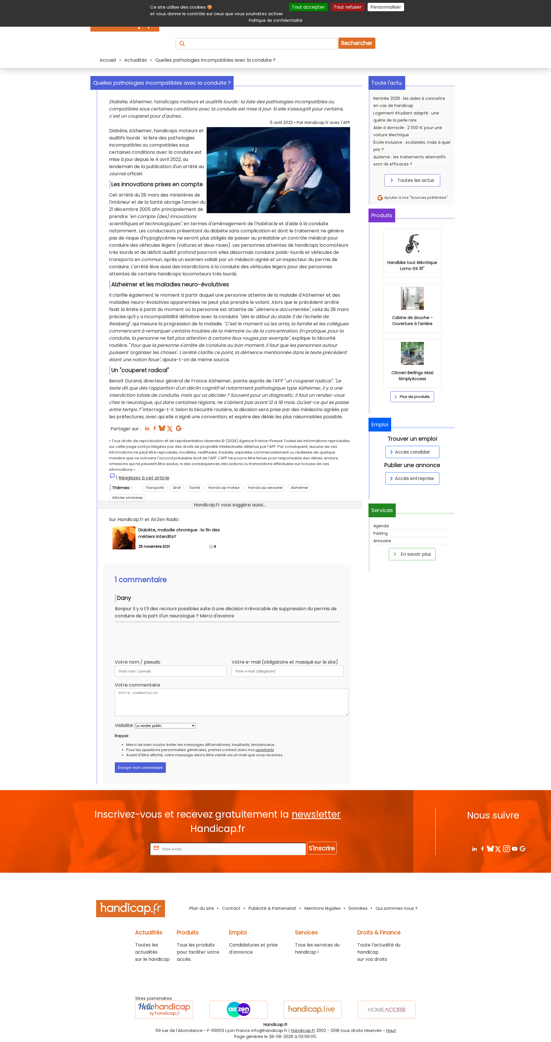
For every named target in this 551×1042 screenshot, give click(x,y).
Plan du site (201, 908)
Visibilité (124, 725)
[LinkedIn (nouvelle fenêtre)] (147, 430)
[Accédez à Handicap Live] (313, 1010)
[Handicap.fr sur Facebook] (482, 848)
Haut (391, 1030)
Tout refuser (348, 7)
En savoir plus (415, 554)
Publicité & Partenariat (272, 908)
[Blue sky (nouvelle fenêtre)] (162, 430)
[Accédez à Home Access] (387, 1010)
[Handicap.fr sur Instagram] (506, 848)
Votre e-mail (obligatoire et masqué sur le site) (285, 662)
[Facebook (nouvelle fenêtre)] (154, 430)
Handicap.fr (303, 1030)
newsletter (316, 814)
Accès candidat (412, 452)
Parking (380, 533)
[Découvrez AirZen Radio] (238, 1010)
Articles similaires (127, 497)
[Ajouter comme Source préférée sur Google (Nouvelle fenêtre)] (522, 848)
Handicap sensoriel (265, 487)
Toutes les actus (415, 180)
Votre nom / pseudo (137, 662)
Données (358, 908)
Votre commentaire (137, 685)
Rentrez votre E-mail (126, 848)
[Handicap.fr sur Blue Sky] (490, 848)
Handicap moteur (224, 487)
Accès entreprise (414, 478)
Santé (194, 487)
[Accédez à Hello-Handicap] (164, 1010)
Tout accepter (308, 7)
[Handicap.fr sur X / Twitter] (498, 848)
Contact (231, 908)
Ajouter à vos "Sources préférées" (415, 197)
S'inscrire (322, 848)
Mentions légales (322, 908)
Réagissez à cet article (144, 478)
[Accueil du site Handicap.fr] (130, 909)
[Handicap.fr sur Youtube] (514, 848)
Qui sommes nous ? (397, 908)
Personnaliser (385, 7)
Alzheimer (299, 487)
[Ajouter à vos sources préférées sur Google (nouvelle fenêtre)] (178, 430)
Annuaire (382, 541)
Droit (177, 487)
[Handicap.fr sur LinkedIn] (474, 848)
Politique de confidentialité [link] (275, 20)
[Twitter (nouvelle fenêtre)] (170, 430)
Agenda (381, 526)
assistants (264, 749)
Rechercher (356, 43)
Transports (154, 487)
